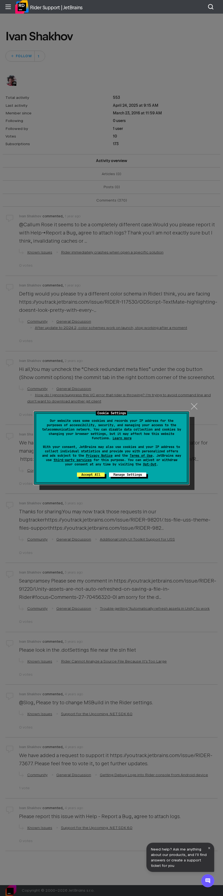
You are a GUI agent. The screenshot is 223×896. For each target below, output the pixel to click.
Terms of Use (141, 455)
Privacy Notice (99, 455)
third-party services (73, 460)
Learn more (122, 438)
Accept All (90, 475)
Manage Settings (127, 475)
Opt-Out (149, 464)
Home (22, 7)
